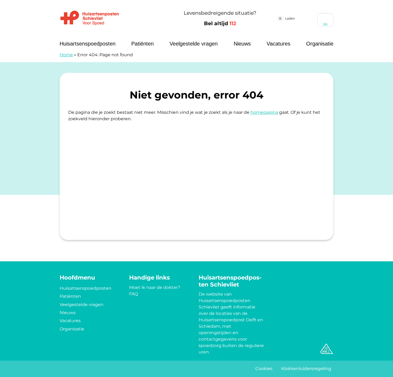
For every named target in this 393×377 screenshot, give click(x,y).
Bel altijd (220, 23)
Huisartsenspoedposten (87, 44)
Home (66, 54)
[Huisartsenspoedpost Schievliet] (112, 18)
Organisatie (319, 44)
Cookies (263, 368)
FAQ (133, 293)
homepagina (264, 112)
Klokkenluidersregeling (306, 368)
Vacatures (278, 44)
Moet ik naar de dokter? (154, 287)
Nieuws (242, 44)
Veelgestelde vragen (193, 44)
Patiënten (142, 44)
